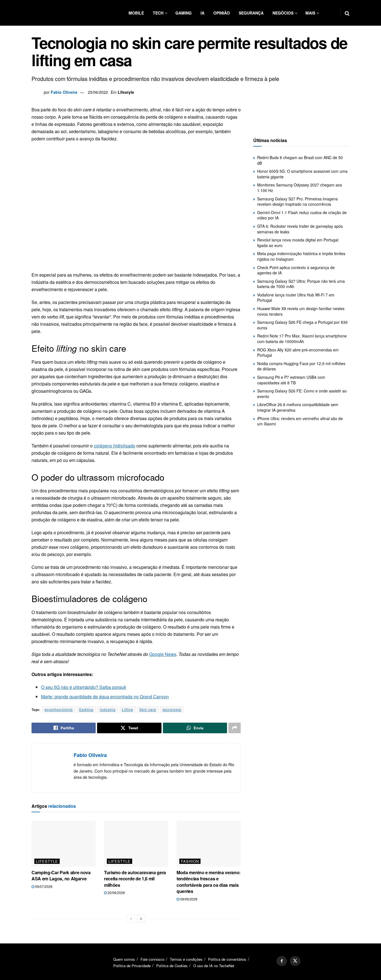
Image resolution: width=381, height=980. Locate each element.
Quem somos (124, 959)
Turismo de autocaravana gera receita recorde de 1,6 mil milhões (135, 878)
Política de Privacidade (132, 965)
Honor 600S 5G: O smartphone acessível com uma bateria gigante (302, 173)
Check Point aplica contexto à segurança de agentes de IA (296, 270)
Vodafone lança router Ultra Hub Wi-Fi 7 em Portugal (295, 297)
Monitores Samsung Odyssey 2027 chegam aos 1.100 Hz (299, 187)
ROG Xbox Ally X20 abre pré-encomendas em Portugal (298, 352)
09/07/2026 (43, 886)
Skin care (147, 709)
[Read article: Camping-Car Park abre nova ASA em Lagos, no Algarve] (64, 843)
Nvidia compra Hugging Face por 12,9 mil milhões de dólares (301, 366)
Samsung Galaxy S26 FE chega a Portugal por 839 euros (302, 324)
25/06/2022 (98, 92)
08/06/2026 (188, 899)
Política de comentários (227, 959)
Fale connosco (152, 959)
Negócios (283, 13)
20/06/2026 (116, 892)
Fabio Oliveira (64, 92)
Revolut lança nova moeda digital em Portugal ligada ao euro (297, 242)
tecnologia (172, 709)
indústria (107, 709)
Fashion (190, 861)
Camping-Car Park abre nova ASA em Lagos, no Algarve (61, 875)
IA (202, 13)
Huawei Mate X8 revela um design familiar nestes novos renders (300, 311)
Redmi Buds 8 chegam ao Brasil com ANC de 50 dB (300, 160)
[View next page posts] (141, 919)
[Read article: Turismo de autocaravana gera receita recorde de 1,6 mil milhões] (136, 843)
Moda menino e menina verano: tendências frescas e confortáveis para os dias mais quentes (208, 881)
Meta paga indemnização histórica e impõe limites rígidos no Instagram (301, 256)
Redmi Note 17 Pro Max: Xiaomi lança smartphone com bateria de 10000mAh (302, 338)
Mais (310, 13)
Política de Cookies (172, 965)
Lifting (127, 709)
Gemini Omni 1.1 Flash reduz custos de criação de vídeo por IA (302, 215)
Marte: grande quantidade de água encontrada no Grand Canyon (105, 696)
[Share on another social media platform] (234, 728)
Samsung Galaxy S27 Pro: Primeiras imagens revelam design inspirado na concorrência (297, 201)
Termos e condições (186, 959)
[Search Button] (347, 13)
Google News (162, 654)
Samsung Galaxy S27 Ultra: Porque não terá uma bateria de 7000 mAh (301, 283)
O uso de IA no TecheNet (213, 965)
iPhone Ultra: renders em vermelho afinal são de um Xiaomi (300, 421)
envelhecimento (59, 709)
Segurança (251, 13)
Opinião (221, 13)
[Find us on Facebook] (281, 961)
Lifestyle (126, 92)
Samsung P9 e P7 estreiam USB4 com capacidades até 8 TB (291, 379)
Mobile (136, 13)
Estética (86, 709)
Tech (158, 13)
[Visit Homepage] (65, 13)
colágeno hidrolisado (114, 445)
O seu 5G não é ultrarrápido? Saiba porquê (83, 687)
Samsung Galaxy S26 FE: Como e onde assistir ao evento (302, 393)
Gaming (183, 13)
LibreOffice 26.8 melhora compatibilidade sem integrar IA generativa (297, 407)
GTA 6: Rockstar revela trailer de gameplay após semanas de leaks (300, 228)
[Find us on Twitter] (295, 961)
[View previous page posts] (131, 919)
